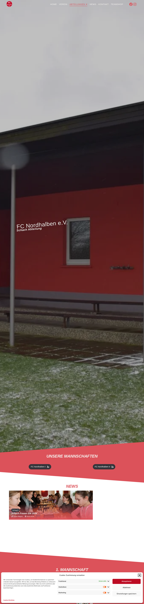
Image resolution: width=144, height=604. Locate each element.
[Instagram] (135, 4)
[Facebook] (131, 4)
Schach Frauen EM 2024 (24, 513)
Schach (15, 510)
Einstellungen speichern (126, 594)
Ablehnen (126, 587)
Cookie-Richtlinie (8, 600)
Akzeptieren (127, 581)
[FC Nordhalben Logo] (9, 4)
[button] (139, 575)
